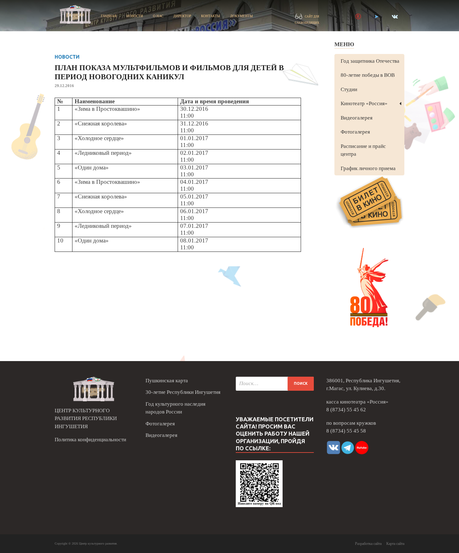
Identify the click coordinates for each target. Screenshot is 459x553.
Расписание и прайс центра (363, 150)
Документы (241, 16)
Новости (134, 16)
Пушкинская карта (167, 381)
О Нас (158, 16)
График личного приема (368, 168)
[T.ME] (376, 16)
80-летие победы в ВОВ (368, 75)
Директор (182, 16)
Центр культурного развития (98, 543)
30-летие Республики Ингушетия (183, 392)
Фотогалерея (355, 132)
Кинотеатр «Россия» (364, 103)
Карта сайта (395, 543)
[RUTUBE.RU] (358, 16)
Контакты (210, 16)
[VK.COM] (394, 16)
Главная (108, 16)
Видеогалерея (357, 118)
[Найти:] (275, 384)
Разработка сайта (368, 543)
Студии (349, 89)
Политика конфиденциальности (90, 440)
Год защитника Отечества (370, 61)
